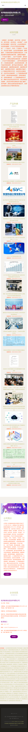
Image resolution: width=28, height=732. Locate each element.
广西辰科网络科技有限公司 (14, 650)
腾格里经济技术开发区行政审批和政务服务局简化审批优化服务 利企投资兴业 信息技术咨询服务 (14, 408)
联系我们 (14, 636)
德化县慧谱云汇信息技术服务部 (11, 651)
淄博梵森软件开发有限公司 (20, 668)
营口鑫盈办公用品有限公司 (8, 655)
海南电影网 (9, 664)
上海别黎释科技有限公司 (10, 653)
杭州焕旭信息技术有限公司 (10, 600)
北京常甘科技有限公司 (15, 697)
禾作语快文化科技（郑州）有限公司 (9, 682)
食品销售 (3, 693)
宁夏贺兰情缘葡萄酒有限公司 (10, 675)
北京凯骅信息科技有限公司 (15, 662)
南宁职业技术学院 (20, 657)
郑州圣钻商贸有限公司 (12, 679)
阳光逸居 (20, 648)
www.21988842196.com (16, 721)
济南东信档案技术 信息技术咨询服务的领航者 (14, 350)
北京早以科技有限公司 (19, 684)
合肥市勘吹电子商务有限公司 (15, 700)
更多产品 (5, 19)
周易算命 (4, 664)
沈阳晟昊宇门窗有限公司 (19, 693)
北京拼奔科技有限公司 (8, 684)
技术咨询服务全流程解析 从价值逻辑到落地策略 (14, 181)
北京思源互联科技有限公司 (11, 648)
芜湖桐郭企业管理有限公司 (9, 660)
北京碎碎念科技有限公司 (15, 677)
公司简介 (7, 574)
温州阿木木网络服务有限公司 (7, 688)
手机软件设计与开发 (22, 675)
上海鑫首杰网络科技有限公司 (21, 686)
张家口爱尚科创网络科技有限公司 (16, 695)
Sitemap (16, 725)
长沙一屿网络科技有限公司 (17, 671)
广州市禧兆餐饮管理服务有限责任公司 (18, 666)
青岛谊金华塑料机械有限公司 (7, 668)
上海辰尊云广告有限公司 (18, 664)
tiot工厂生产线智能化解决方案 (14, 256)
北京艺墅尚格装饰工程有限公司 (14, 698)
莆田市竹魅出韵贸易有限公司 (18, 669)
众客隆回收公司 (9, 693)
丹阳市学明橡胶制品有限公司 (9, 657)
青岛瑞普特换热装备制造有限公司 (8, 680)
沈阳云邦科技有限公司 (22, 679)
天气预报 (12, 686)
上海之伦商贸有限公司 (12, 673)
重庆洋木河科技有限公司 (15, 689)
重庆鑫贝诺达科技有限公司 (20, 688)
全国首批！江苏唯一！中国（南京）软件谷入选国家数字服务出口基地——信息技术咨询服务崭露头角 (14, 389)
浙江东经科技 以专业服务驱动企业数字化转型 (14, 162)
